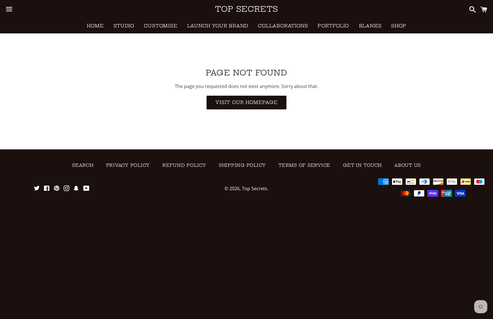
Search (83, 165)
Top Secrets (246, 9)
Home (95, 26)
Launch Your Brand (217, 26)
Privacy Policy (128, 165)
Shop (398, 26)
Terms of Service (304, 165)
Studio (124, 26)
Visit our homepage (246, 102)
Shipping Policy (242, 165)
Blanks (370, 26)
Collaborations (283, 26)
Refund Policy (184, 165)
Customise (160, 26)
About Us (407, 165)
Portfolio (333, 26)
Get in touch (362, 165)
